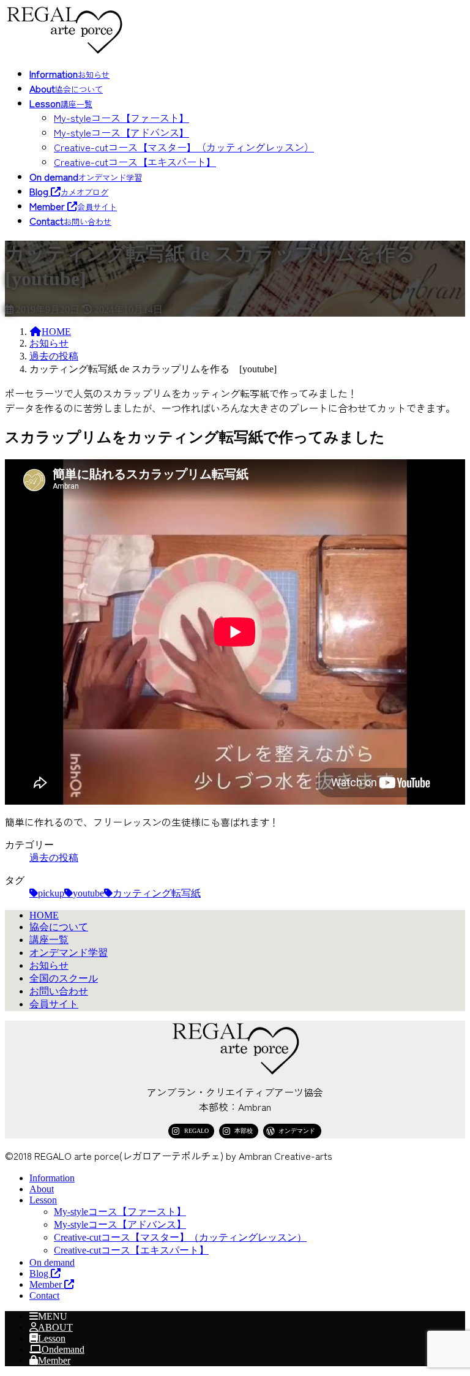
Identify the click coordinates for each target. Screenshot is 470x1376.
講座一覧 (49, 939)
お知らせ (49, 965)
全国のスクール (63, 978)
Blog (40, 1273)
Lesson (43, 1200)
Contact (44, 1295)
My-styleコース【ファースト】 (121, 117)
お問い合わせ (58, 991)
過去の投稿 (53, 857)
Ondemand (63, 1349)
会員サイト (53, 1004)
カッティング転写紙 (157, 893)
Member (46, 1284)
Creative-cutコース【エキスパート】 (135, 161)
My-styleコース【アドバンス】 (121, 132)
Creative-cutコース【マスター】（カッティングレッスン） (184, 147)
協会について (58, 927)
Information (52, 1178)
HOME (44, 915)
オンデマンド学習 (68, 952)
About (41, 1189)
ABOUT (55, 1327)
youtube (88, 893)
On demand (52, 1262)
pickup (51, 893)
